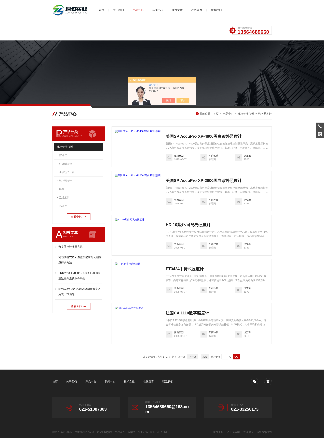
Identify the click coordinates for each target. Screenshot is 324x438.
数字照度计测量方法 (70, 246)
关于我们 (118, 10)
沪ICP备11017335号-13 (152, 432)
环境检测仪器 (246, 113)
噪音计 (63, 189)
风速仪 (63, 206)
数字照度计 (265, 113)
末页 (204, 356)
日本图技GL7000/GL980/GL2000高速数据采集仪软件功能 (79, 276)
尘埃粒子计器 (66, 172)
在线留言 (196, 10)
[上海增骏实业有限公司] (70, 10)
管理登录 (248, 432)
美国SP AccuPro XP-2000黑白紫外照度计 (204, 180)
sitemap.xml (264, 432)
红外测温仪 (65, 163)
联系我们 (216, 10)
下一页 (192, 356)
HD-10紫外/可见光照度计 (188, 224)
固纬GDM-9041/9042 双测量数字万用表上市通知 (79, 291)
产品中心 (138, 10)
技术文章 (177, 10)
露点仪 (63, 155)
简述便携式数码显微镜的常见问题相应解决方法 (80, 260)
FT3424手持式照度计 (185, 269)
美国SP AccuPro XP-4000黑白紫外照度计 (204, 136)
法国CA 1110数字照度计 (187, 313)
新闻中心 (157, 10)
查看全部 (76, 216)
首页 (101, 10)
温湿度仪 (64, 197)
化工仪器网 (233, 432)
